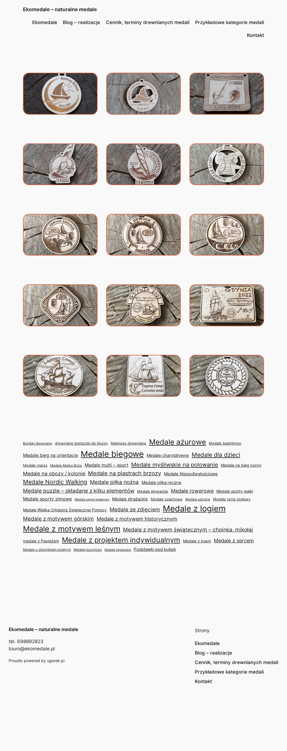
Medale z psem (197, 541)
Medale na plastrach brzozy (124, 473)
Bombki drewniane (37, 443)
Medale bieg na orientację (50, 455)
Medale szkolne (197, 499)
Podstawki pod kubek (155, 549)
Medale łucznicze (88, 549)
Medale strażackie (130, 499)
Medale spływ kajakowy (92, 499)
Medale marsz (35, 465)
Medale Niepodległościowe (191, 473)
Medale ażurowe (177, 442)
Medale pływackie (152, 491)
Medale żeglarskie (118, 550)
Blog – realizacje (81, 22)
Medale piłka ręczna (161, 482)
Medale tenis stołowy (232, 499)
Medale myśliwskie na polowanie (174, 464)
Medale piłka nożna (114, 482)
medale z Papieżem (41, 541)
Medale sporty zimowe (47, 499)
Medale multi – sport (106, 465)
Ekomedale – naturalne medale (60, 9)
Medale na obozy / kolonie (54, 473)
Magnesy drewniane (128, 443)
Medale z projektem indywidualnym (121, 540)
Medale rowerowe (192, 491)
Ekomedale (44, 22)
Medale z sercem (234, 541)
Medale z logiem (194, 508)
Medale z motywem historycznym (137, 519)
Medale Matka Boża (66, 465)
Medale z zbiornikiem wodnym (47, 549)
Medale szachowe (166, 499)
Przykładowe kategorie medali (229, 22)
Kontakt (255, 35)
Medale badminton (225, 443)
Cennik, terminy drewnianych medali (147, 22)
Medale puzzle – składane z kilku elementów (78, 491)
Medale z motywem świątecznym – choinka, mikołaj (188, 529)
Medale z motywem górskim (58, 519)
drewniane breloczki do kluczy (81, 443)
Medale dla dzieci (216, 454)
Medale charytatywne (168, 455)
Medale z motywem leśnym (71, 528)
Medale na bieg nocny (241, 465)
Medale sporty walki (234, 491)
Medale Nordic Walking (55, 481)
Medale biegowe (112, 454)
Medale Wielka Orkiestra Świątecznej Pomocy (65, 509)
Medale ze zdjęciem (135, 509)
